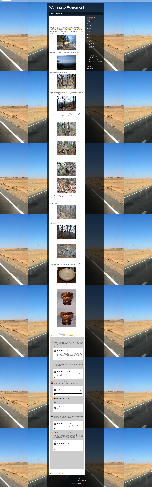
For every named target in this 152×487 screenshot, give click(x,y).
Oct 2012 (91, 44)
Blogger (80, 483)
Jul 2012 (90, 47)
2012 (89, 40)
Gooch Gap (63, 335)
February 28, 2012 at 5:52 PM (65, 443)
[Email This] (60, 334)
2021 (89, 26)
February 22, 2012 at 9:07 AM (65, 414)
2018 (89, 31)
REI (56, 31)
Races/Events (59, 13)
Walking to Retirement (66, 8)
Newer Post (52, 471)
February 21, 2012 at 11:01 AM (63, 398)
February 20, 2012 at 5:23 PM (65, 371)
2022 (89, 25)
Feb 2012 (91, 55)
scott (57, 350)
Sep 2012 (91, 46)
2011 (89, 66)
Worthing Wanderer (57, 432)
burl (59, 335)
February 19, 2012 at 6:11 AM (65, 350)
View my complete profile (96, 18)
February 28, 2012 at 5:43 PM (66, 432)
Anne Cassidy (56, 381)
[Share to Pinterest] (64, 334)
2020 (89, 28)
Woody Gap (73, 335)
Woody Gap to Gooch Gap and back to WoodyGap (72, 28)
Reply (55, 346)
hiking (66, 335)
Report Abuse (90, 68)
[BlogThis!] (61, 334)
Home (51, 13)
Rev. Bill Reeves (56, 414)
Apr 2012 (91, 52)
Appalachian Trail (55, 335)
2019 (89, 29)
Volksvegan (56, 398)
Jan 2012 (91, 64)
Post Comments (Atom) (59, 473)
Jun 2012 (91, 49)
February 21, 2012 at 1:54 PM (65, 406)
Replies (56, 348)
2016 (89, 34)
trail (70, 335)
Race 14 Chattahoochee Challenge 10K (95, 61)
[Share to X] (62, 334)
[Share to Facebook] (63, 334)
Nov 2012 (91, 43)
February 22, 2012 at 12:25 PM (65, 423)
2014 (89, 37)
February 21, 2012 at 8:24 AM (64, 381)
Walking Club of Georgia (62, 22)
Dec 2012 (91, 41)
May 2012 (91, 50)
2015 (89, 35)
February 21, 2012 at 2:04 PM (65, 389)
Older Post (81, 471)
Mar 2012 (91, 53)
